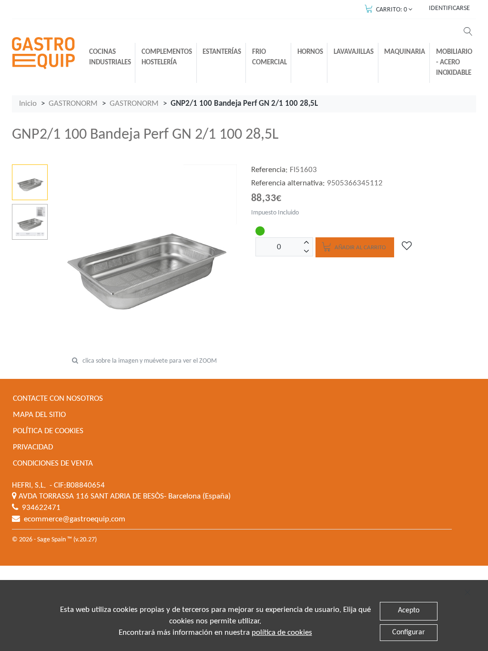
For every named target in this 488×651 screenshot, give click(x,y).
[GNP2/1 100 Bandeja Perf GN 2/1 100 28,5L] (29, 182)
